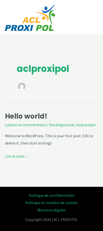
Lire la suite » (15, 156)
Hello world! (26, 116)
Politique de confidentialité (51, 195)
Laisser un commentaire (25, 124)
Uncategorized (61, 124)
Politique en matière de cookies (51, 202)
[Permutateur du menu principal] (92, 17)
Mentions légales (51, 210)
